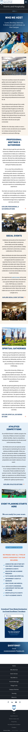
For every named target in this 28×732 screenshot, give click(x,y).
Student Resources (14, 716)
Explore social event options (13, 297)
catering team (16, 277)
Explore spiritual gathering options (12, 415)
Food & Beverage (14, 681)
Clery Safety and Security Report (14, 724)
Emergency (14, 727)
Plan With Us (14, 677)
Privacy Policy (14, 721)
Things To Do (14, 685)
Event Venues (14, 673)
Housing (14, 693)
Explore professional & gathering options (10, 207)
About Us (14, 697)
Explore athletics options (12, 484)
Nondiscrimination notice (14, 718)
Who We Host (14, 670)
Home (14, 666)
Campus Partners (14, 689)
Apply (14, 713)
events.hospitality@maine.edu (14, 651)
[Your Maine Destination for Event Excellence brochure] (14, 637)
